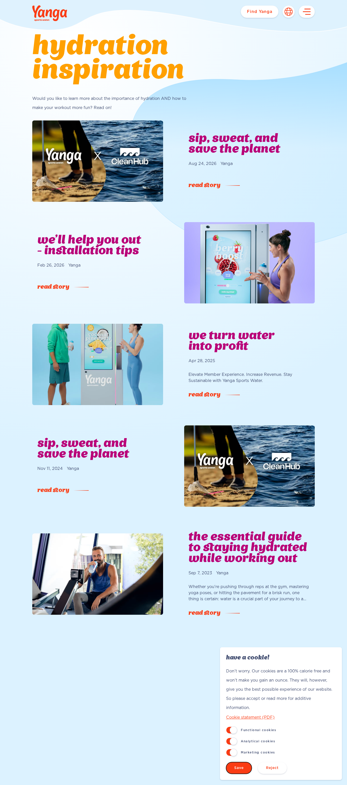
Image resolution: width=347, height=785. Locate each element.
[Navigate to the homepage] (49, 13)
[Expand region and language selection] (288, 12)
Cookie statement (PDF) (250, 717)
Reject (272, 768)
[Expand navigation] (307, 12)
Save (239, 768)
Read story (204, 185)
